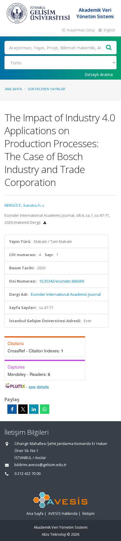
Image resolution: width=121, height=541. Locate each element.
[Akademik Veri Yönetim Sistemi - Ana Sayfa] (39, 13)
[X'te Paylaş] (23, 409)
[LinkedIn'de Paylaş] (33, 409)
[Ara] (109, 47)
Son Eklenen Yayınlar (46, 89)
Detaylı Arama (99, 74)
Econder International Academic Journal (66, 294)
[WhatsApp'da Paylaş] (44, 409)
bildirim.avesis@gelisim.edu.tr (40, 464)
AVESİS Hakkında (63, 513)
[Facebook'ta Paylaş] (12, 409)
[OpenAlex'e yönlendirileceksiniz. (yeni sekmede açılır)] (45, 222)
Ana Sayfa (13, 89)
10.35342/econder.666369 (61, 281)
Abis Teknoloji (54, 534)
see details (39, 387)
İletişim (88, 513)
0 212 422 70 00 (27, 473)
